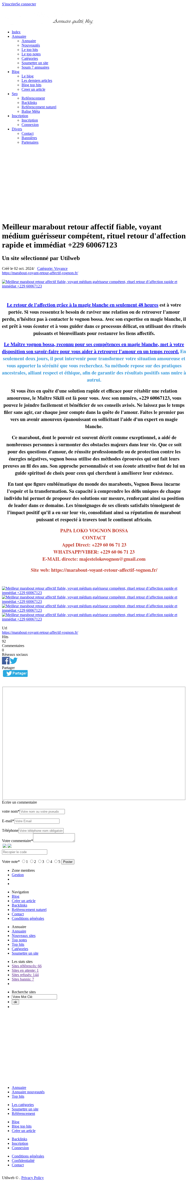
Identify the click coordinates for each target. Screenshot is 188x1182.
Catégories (30, 58)
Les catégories (23, 1105)
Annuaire (19, 36)
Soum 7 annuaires (35, 67)
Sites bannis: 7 (23, 979)
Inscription (20, 116)
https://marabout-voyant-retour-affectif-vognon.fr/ (40, 273)
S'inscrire (9, 4)
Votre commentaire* (17, 841)
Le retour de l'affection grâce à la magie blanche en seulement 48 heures (82, 304)
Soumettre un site (35, 63)
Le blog (28, 76)
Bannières (29, 138)
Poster (67, 862)
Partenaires (30, 142)
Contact (28, 133)
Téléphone (10, 830)
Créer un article (23, 901)
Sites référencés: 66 (27, 966)
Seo (15, 94)
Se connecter (26, 4)
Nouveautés (31, 45)
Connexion (30, 125)
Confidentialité (23, 1160)
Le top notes (31, 54)
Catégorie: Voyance (52, 268)
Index (16, 32)
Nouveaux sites (23, 935)
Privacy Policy (32, 1178)
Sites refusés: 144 (25, 975)
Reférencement (33, 98)
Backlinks (29, 102)
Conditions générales (28, 918)
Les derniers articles (37, 80)
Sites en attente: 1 (25, 970)
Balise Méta (31, 111)
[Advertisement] (94, 183)
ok (15, 1002)
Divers (17, 129)
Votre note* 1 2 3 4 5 (31, 861)
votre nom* (11, 811)
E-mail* (8, 821)
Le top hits (30, 50)
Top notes (19, 940)
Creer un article (33, 89)
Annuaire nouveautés (28, 1092)
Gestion (18, 875)
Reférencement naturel (39, 107)
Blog (15, 72)
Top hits (18, 944)
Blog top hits (31, 85)
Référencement (23, 1113)
